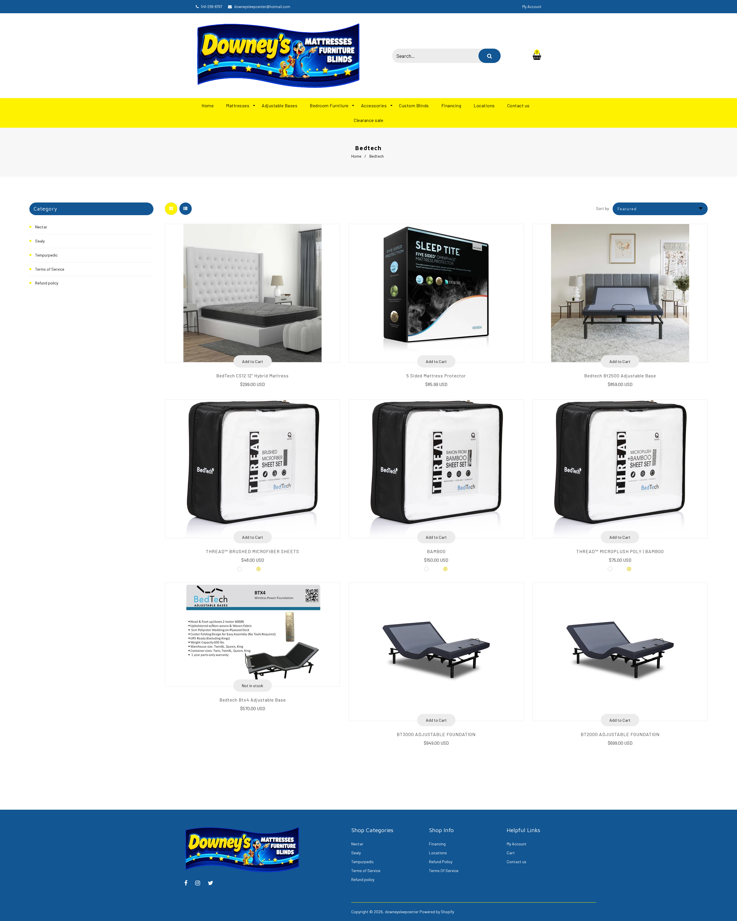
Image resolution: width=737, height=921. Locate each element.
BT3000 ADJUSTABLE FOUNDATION (436, 734)
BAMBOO (436, 551)
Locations (438, 852)
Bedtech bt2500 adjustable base (620, 375)
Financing (437, 843)
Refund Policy (440, 861)
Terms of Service (49, 269)
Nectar (41, 226)
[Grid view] (171, 208)
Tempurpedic (46, 255)
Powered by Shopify (436, 911)
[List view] (185, 208)
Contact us (516, 861)
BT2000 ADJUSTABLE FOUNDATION (620, 734)
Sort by (602, 208)
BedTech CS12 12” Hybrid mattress (252, 375)
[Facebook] (188, 883)
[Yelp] (200, 883)
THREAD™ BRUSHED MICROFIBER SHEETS (252, 551)
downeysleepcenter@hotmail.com (262, 6)
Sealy (40, 240)
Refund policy (46, 282)
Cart (511, 852)
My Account (517, 843)
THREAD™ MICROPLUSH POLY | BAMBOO (620, 551)
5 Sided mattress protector (436, 375)
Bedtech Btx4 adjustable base (252, 699)
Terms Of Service (443, 870)
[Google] (213, 883)
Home (356, 156)
